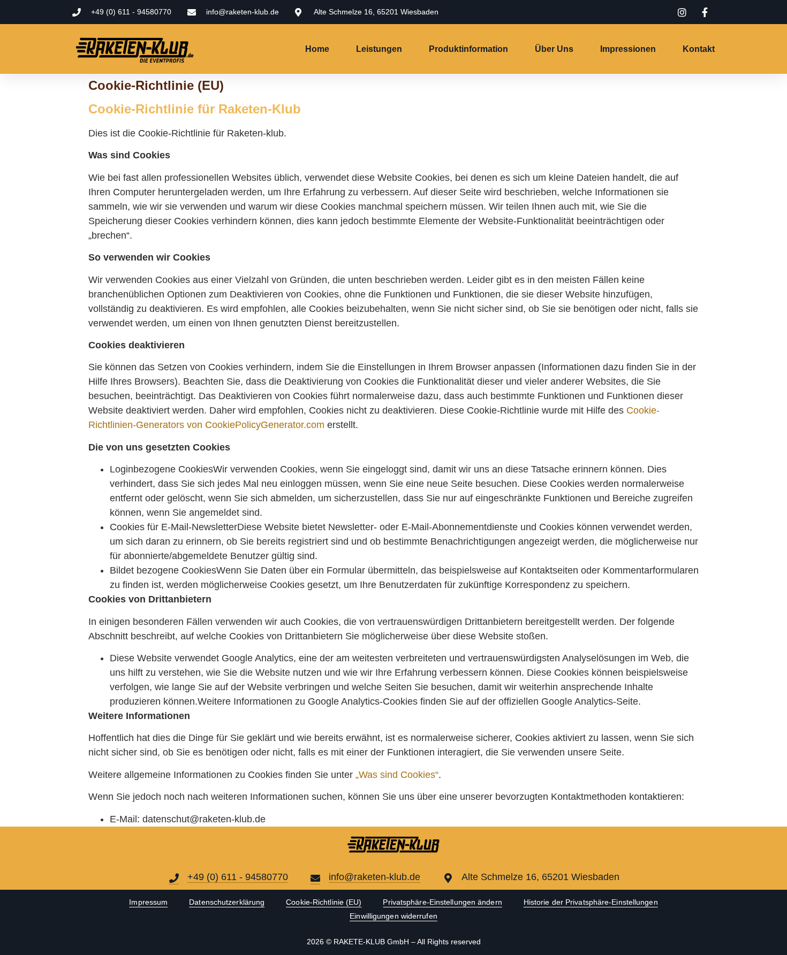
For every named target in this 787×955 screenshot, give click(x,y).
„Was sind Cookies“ (396, 774)
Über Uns (554, 49)
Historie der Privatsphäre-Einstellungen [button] (591, 902)
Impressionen (628, 49)
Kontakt (699, 49)
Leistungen (379, 49)
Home (317, 49)
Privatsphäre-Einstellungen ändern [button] (442, 902)
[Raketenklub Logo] (176, 49)
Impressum (148, 902)
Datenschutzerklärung (226, 902)
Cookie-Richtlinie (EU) (323, 902)
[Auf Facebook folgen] (706, 12)
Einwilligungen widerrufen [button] (393, 916)
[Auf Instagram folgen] (683, 12)
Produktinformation (468, 49)
